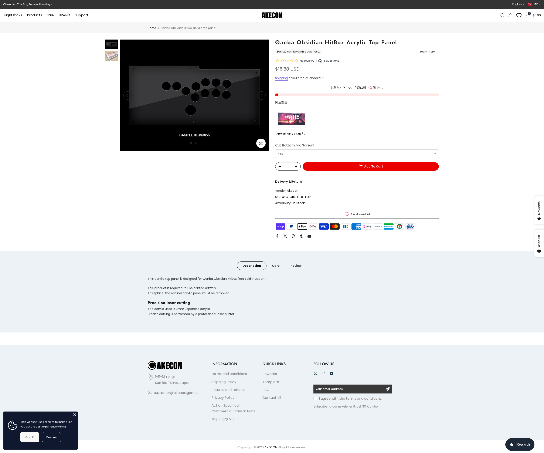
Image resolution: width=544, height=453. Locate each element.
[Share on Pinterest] (293, 236)
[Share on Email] (309, 236)
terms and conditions (229, 373)
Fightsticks (13, 15)
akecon (292, 191)
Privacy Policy (222, 397)
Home (152, 28)
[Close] (74, 415)
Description (251, 266)
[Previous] (127, 95)
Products (34, 15)
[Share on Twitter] (285, 236)
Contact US (272, 397)
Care (276, 266)
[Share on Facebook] (277, 236)
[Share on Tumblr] (301, 236)
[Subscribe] (387, 388)
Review (296, 266)
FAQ (265, 389)
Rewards (269, 373)
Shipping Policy (223, 381)
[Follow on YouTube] (331, 373)
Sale (50, 15)
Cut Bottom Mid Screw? (294, 145)
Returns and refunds (228, 389)
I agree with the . (350, 398)
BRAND (64, 15)
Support (81, 15)
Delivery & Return (288, 181)
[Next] (261, 95)
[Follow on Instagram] (323, 373)
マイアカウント (223, 419)
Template (270, 381)
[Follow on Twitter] (315, 373)
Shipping (281, 78)
